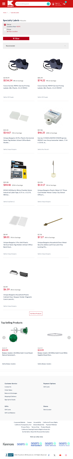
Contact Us (8, 387)
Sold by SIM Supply (8, 97)
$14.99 (5, 350)
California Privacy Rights (50, 422)
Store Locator (47, 409)
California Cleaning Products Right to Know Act (36, 429)
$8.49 (5, 234)
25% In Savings (17, 185)
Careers (29, 422)
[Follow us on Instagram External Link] (66, 455)
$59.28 (5, 182)
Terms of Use (35, 427)
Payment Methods (51, 424)
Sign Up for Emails (10, 399)
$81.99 (40, 78)
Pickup (12, 30)
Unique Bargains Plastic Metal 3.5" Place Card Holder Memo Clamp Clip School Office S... (52, 192)
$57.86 (40, 130)
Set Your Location (12, 31)
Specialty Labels (15, 12)
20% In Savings (51, 133)
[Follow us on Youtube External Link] (60, 455)
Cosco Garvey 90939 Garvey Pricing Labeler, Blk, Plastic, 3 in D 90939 (51, 87)
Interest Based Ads (38, 424)
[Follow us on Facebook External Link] (49, 455)
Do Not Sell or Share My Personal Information (35, 432)
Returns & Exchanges (11, 393)
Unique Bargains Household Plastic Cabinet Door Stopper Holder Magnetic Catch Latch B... (17, 297)
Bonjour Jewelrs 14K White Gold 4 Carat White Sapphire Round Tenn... (52, 354)
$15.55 (5, 130)
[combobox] (33, 4)
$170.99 (6, 78)
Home (4, 12)
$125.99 (4, 348)
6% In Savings (50, 237)
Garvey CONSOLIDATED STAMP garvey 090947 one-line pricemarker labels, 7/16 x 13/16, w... (52, 140)
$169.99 (40, 348)
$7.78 (40, 234)
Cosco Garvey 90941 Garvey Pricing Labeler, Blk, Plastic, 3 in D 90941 (16, 87)
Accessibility (37, 422)
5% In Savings (17, 133)
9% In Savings (51, 81)
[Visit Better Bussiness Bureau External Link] (9, 455)
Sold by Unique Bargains (10, 149)
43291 (18, 26)
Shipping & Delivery (10, 396)
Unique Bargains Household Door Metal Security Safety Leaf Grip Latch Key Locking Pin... (52, 244)
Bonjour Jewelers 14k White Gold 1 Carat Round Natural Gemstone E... (17, 354)
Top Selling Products (11, 322)
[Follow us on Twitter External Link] (54, 455)
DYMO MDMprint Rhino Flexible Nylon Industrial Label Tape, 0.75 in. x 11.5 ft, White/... (17, 192)
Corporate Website (19, 422)
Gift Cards (46, 387)
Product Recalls (45, 427)
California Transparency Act (23, 424)
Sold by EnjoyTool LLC (9, 201)
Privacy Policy (25, 427)
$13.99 (41, 350)
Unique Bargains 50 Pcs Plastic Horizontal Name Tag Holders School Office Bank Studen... (18, 140)
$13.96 (40, 182)
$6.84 (5, 287)
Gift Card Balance (10, 413)
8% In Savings (18, 81)
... (8, 12)
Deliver (13, 25)
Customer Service (11, 383)
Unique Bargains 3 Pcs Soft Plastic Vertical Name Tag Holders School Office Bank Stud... (18, 244)
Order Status (8, 390)
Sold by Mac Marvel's (43, 149)
